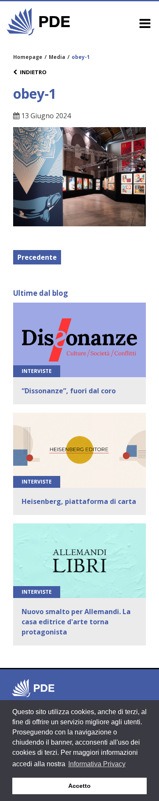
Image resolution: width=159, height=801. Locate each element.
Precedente (37, 257)
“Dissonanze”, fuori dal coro (69, 390)
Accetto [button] (79, 785)
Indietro (33, 72)
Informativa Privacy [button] (97, 764)
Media (57, 57)
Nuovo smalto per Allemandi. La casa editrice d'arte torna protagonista (76, 622)
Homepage (27, 57)
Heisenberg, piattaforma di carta (79, 501)
